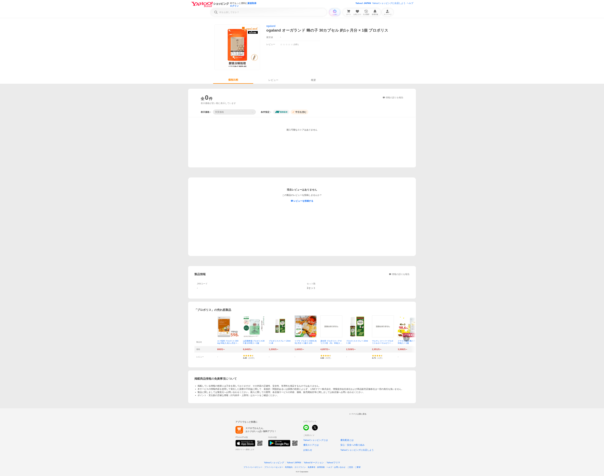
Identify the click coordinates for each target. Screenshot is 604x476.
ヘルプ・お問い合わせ (336, 467)
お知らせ (307, 450)
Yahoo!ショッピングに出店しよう (388, 3)
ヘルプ (410, 3)
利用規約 (289, 467)
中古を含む (300, 112)
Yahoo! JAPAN (363, 3)
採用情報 (321, 467)
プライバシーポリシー (252, 467)
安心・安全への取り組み (352, 445)
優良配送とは (347, 440)
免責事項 (311, 467)
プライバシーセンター (273, 467)
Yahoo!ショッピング (274, 462)
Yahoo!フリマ (333, 462)
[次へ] (406, 338)
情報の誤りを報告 (401, 274)
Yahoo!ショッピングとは (315, 440)
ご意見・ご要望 (354, 467)
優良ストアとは (311, 445)
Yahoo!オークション (314, 462)
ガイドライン (300, 467)
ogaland (270, 26)
